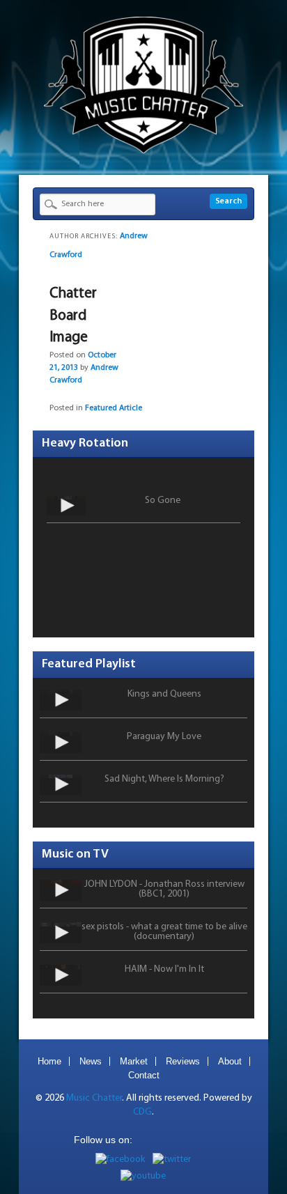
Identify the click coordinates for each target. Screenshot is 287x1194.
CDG (142, 1112)
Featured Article (113, 408)
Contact (144, 1075)
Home (49, 1061)
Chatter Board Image (73, 315)
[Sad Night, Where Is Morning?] (61, 785)
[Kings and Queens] (61, 700)
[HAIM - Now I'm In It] (61, 975)
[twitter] (171, 1160)
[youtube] (143, 1176)
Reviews (183, 1061)
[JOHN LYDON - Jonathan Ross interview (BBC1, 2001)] (61, 890)
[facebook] (120, 1160)
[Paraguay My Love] (61, 742)
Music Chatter (94, 1098)
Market (134, 1061)
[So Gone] (66, 505)
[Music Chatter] (143, 151)
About (230, 1061)
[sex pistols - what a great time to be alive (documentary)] (61, 932)
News (90, 1061)
